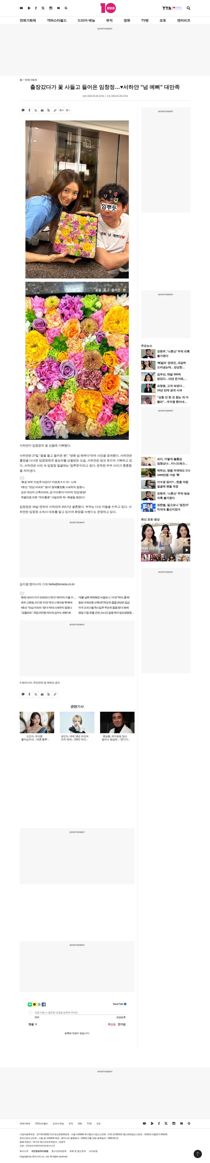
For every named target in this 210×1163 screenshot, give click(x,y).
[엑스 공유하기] (35, 110)
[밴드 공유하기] (48, 110)
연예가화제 (28, 20)
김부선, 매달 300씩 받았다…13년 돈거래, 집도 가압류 (170, 379)
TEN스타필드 (57, 20)
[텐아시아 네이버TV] (29, 8)
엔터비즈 (183, 20)
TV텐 (145, 20)
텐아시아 (36, 1156)
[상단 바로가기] (198, 1154)
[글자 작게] (67, 110)
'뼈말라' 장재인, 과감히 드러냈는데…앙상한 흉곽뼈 (171, 367)
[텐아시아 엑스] (43, 8)
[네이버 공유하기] (42, 110)
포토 (163, 20)
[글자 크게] (61, 110)
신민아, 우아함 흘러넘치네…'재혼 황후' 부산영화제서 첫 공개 (34, 739)
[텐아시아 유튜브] (21, 8)
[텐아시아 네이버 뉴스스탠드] (58, 8)
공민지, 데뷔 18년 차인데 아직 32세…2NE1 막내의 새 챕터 (74, 739)
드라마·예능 (86, 20)
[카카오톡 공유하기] (23, 110)
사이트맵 (93, 1151)
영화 (127, 20)
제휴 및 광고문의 (78, 1151)
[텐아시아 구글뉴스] (66, 8)
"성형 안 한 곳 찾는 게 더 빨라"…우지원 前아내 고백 (173, 402)
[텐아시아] (108, 8)
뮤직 (109, 20)
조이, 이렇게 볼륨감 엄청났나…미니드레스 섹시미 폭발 (171, 463)
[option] (165, 538)
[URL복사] (55, 110)
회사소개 (24, 1151)
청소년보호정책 (59, 1151)
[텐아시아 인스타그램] (50, 8)
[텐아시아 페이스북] (36, 8)
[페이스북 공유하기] (29, 110)
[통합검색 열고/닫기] (188, 8)
